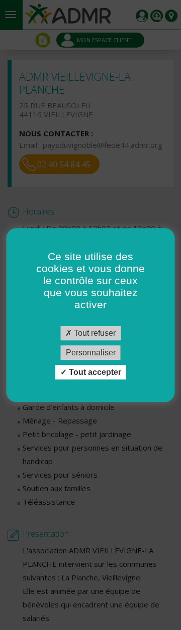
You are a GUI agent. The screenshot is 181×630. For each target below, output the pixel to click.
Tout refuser (94, 333)
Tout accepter (94, 372)
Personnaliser (91, 352)
